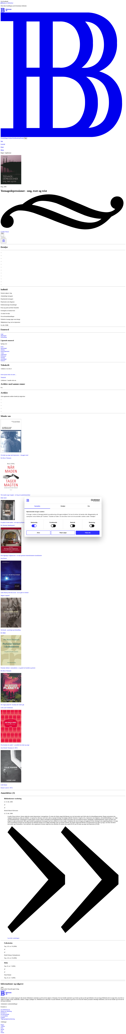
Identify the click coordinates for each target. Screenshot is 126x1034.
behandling (4, 337)
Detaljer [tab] (63, 506)
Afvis (38, 532)
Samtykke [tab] (37, 506)
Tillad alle (88, 532)
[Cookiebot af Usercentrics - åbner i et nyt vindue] (92, 500)
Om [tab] (89, 506)
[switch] (53, 525)
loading (3, 237)
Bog (2, 233)
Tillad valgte (63, 532)
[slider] (63, 171)
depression (3, 335)
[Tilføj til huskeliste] (3, 240)
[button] (63, 988)
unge (2, 334)
